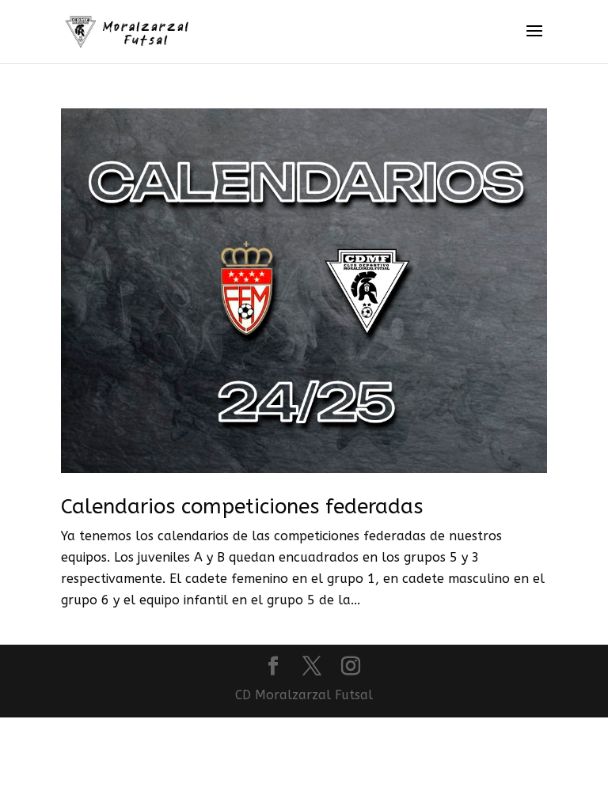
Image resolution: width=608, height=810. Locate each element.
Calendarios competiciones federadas (242, 506)
